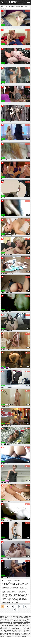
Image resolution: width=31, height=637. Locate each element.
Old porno (21, 634)
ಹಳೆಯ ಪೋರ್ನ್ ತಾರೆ (5, 623)
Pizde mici (10, 627)
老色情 (24, 625)
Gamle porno (7, 628)
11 (28, 606)
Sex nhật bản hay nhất (22, 616)
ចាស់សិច (19, 625)
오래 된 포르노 (18, 630)
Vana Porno (20, 633)
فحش (1, 625)
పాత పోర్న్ (20, 623)
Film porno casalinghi (10, 616)
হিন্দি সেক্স (24, 619)
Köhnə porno (3, 633)
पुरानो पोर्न (9, 636)
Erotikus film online (17, 619)
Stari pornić (22, 628)
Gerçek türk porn (7, 619)
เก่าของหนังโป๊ (25, 630)
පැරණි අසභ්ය (14, 636)
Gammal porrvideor (21, 620)
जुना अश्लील (25, 623)
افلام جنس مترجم (12, 617)
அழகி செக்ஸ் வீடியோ (18, 622)
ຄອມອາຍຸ (26, 634)
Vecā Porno (24, 627)
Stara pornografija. (8, 630)
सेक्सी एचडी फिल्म (13, 623)
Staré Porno (9, 2)
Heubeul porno (22, 636)
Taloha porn (3, 636)
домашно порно (7, 622)
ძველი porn (13, 620)
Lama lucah (3, 632)
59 (14, 609)
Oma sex (7, 620)
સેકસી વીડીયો (27, 622)
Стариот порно (15, 628)
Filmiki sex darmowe (18, 632)
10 (25, 606)
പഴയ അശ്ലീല (7, 625)
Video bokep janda (12, 633)
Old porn (2, 616)
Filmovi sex (27, 632)
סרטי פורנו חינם (4, 634)
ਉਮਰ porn (14, 625)
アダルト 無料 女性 (13, 634)
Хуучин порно (17, 627)
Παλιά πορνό (27, 633)
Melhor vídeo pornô (22, 617)
